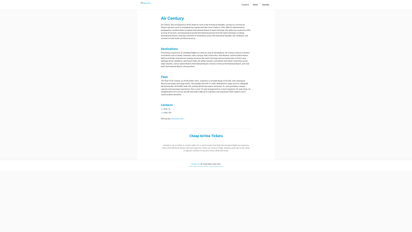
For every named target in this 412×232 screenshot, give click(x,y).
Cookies (206, 166)
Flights (245, 5)
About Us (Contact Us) (216, 166)
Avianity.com (195, 164)
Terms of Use (192, 166)
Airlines (265, 5)
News (255, 5)
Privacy (200, 166)
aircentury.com (177, 119)
